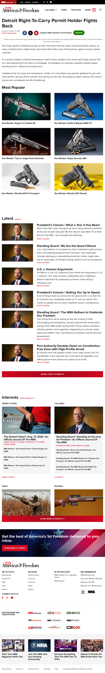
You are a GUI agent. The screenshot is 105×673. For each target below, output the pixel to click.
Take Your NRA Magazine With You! (12, 655)
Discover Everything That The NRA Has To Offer (65, 656)
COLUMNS (86, 445)
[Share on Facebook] (25, 31)
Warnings (47, 669)
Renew (27, 2)
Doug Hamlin (76, 445)
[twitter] (30, 31)
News (64, 9)
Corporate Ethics (33, 669)
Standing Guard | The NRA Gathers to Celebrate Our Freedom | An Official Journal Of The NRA (77, 459)
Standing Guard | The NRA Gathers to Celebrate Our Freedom (70, 314)
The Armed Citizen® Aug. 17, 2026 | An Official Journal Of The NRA (26, 438)
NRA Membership (88, 575)
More (17, 219)
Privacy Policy (6, 669)
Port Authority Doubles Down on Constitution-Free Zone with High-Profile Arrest (69, 347)
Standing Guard (63, 445)
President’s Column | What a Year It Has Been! (68, 225)
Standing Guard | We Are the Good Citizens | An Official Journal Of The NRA (76, 451)
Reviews (58, 486)
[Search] (100, 9)
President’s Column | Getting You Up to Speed (68, 292)
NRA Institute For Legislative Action (65, 576)
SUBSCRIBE (14, 548)
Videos (31, 589)
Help (4, 585)
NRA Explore (59, 581)
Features (76, 9)
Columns (50, 10)
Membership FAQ (87, 582)
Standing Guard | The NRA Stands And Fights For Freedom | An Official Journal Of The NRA (76, 468)
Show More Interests (63, 518)
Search (4, 589)
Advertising (6, 575)
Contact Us (6, 578)
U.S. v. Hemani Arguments (55, 269)
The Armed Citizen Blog (25, 442)
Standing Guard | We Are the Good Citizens (66, 246)
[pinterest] (36, 31)
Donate (35, 2)
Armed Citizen (9, 403)
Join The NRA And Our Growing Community (37, 656)
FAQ (3, 582)
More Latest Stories (63, 374)
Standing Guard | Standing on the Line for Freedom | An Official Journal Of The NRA (78, 439)
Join (21, 2)
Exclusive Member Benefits (91, 578)
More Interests (26, 398)
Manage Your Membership (91, 585)
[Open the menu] (94, 9)
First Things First (9, 33)
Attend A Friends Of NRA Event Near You (91, 655)
